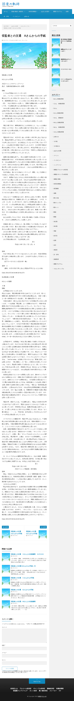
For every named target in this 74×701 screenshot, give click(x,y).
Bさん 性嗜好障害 (59, 99)
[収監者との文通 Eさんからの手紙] (6, 593)
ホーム (6, 11)
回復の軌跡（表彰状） (17, 11)
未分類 (55, 221)
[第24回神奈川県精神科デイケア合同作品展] (56, 42)
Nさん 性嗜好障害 (59, 127)
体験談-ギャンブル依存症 (61, 174)
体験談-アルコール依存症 (61, 169)
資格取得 (56, 259)
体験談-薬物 (57, 179)
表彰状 (55, 250)
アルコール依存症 (25, 688)
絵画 (67, 11)
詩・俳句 (6, 16)
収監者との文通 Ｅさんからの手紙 (22, 578)
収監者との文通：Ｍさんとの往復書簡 (23, 601)
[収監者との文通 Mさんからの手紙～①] (6, 569)
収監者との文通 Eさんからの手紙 (22, 589)
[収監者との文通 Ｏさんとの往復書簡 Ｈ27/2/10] (6, 557)
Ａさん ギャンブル (22, 40)
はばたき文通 (45, 11)
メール (4, 652)
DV (60, 690)
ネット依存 (33, 690)
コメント (4, 627)
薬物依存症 (50, 688)
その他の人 (57, 146)
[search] (70, 25)
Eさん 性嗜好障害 (58, 113)
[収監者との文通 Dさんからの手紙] (6, 534)
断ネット (56, 207)
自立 (55, 245)
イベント (56, 155)
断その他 (56, 198)
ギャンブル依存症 (39, 688)
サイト (4, 660)
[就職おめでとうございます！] (56, 52)
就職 (55, 193)
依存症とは (14, 688)
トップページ (57, 165)
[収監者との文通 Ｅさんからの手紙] (6, 581)
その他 (55, 141)
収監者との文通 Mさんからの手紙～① (23, 566)
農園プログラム (57, 11)
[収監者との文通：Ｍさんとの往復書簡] (6, 604)
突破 (55, 231)
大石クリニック (42, 696)
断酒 (55, 217)
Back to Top (37, 681)
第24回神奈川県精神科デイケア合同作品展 (66, 41)
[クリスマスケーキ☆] (56, 72)
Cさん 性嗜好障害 (59, 103)
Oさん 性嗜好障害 (59, 132)
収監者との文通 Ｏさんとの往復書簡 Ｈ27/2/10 (27, 554)
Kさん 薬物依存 (58, 118)
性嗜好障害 (60, 688)
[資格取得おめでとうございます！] (56, 62)
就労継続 (56, 188)
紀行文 (55, 235)
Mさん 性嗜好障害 (59, 122)
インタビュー (16, 16)
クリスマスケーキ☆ (66, 69)
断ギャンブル (57, 202)
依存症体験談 (32, 11)
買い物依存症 (43, 690)
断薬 (55, 212)
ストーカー (53, 690)
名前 (3, 645)
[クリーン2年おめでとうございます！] (56, 82)
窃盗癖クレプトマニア (20, 690)
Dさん (55, 108)
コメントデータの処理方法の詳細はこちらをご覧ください (24, 671)
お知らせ (26, 16)
